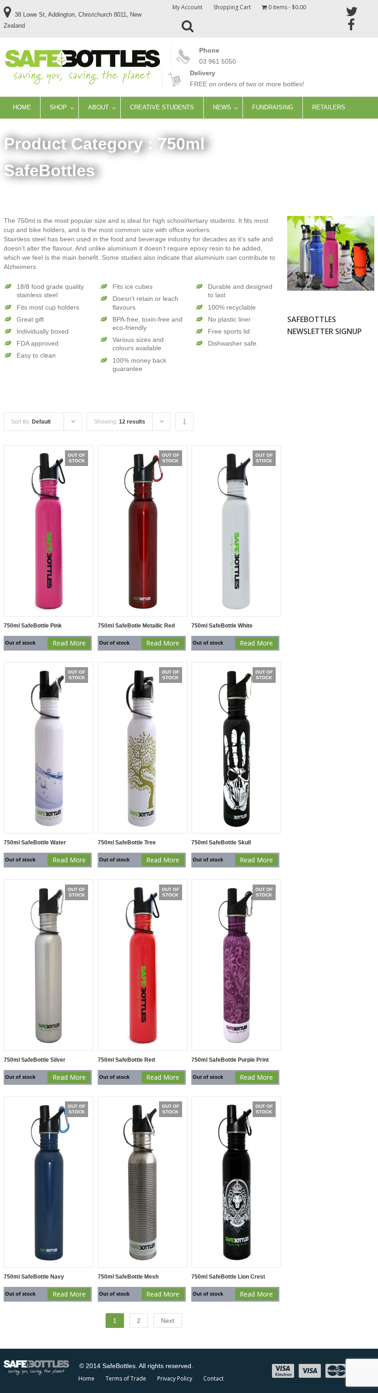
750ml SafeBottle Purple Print (230, 1060)
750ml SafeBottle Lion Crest (228, 1276)
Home (86, 1378)
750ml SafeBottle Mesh (128, 1276)
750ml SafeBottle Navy (34, 1276)
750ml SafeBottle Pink (33, 625)
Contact (213, 1378)
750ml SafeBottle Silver (34, 1060)
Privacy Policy (174, 1378)
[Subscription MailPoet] (330, 420)
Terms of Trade (126, 1378)
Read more (69, 643)
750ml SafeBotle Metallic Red (136, 625)
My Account (187, 7)
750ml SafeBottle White (222, 625)
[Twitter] (351, 10)
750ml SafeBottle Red (126, 1060)
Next (167, 1320)
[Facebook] (351, 24)
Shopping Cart (232, 7)
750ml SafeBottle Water (35, 842)
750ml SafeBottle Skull (221, 842)
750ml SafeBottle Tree (127, 842)
